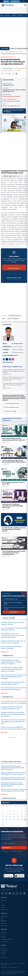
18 (6, 816)
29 (21, 819)
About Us (3, 948)
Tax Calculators (4, 941)
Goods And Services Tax (15, 315)
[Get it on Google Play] (9, 875)
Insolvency (3, 923)
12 (10, 814)
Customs (3, 905)
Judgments (3, 937)
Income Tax (7, 15)
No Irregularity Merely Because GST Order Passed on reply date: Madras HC (13, 61)
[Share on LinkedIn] (9, 73)
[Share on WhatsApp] (13, 73)
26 (10, 819)
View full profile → (8, 362)
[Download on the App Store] (19, 875)
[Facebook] (4, 359)
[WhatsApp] (20, 893)
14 (17, 814)
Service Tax (20, 15)
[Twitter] (7, 359)
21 (17, 816)
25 (6, 819)
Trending (9, 70)
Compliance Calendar (6, 939)
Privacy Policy (4, 967)
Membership (4, 957)
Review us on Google (10, 411)
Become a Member (14, 268)
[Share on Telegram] (16, 73)
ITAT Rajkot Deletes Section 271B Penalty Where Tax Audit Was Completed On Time (14, 385)
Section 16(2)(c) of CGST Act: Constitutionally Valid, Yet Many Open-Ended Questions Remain (12, 635)
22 (21, 816)
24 (3, 819)
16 (25, 814)
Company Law (4, 916)
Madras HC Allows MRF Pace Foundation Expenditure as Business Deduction (14, 378)
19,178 (16, 355)
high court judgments (13, 318)
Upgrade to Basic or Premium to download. (14, 111)
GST (4, 318)
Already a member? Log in (14, 277)
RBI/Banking (4, 921)
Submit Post (16, 1)
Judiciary (20, 51)
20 (14, 816)
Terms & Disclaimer (12, 967)
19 (10, 816)
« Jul (2, 825)
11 (6, 814)
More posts (4, 652)
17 (2, 816)
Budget (14, 15)
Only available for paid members (12, 96)
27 (14, 819)
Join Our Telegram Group (12, 407)
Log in (13, 115)
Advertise (3, 953)
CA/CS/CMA (4, 925)
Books (7, 1)
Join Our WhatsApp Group (12, 403)
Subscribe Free (7, 847)
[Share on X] (6, 73)
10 (2, 814)
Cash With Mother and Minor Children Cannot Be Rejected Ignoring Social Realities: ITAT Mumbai (12, 669)
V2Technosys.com (5, 965)
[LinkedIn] (10, 359)
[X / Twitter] (6, 893)
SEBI (2, 918)
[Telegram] (24, 893)
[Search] (26, 15)
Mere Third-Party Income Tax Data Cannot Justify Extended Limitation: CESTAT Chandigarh (13, 676)
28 (17, 819)
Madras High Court (15, 106)
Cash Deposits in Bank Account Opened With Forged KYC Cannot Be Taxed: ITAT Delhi (13, 721)
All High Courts (6, 106)
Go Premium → (14, 612)
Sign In (23, 1)
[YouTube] (9, 893)
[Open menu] (25, 5)
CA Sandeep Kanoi (8, 68)
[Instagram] (13, 359)
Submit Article (4, 950)
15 (21, 814)
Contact (3, 955)
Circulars (3, 934)
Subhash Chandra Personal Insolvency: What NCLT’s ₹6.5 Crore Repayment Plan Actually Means (13, 714)
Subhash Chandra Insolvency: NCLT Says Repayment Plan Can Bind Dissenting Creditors (14, 371)
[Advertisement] (14, 32)
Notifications (4, 932)
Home (2, 15)
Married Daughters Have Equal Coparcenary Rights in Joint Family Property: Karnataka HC (11, 662)
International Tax (5, 909)
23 (25, 816)
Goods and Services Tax (11, 51)
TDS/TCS (3, 907)
